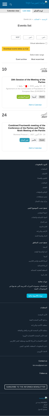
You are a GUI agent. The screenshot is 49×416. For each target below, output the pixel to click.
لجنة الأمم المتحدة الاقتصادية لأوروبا (35, 336)
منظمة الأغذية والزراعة (39, 325)
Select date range (37, 55)
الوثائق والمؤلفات (41, 192)
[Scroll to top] (7, 408)
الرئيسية (44, 19)
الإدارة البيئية (43, 227)
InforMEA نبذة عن (41, 402)
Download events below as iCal (16, 49)
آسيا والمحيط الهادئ (40, 252)
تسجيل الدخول (42, 409)
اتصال (45, 405)
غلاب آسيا (44, 275)
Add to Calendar (35, 105)
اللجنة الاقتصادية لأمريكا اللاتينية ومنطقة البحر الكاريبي (28, 341)
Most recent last (37, 59)
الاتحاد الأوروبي (42, 351)
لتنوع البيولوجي (42, 213)
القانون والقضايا (42, 178)
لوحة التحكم (38, 11)
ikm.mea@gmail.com (40, 365)
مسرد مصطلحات (41, 197)
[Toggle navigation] (5, 4)
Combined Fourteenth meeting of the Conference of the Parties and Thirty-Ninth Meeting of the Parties (26, 128)
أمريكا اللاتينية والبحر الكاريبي (38, 261)
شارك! (45, 407)
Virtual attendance (37, 43)
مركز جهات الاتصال (41, 201)
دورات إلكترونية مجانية (35, 296)
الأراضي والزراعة (42, 231)
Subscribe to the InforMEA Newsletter (25, 387)
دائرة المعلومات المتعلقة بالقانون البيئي (33, 346)
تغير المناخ (43, 222)
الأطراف (44, 173)
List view (26, 11)
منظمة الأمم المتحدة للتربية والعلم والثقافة (32, 330)
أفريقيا (45, 247)
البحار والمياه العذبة (41, 236)
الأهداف (44, 187)
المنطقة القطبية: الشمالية (39, 270)
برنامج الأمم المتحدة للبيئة (38, 320)
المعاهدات (44, 169)
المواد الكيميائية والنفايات (39, 217)
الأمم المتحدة (42, 315)
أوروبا (45, 256)
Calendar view (13, 11)
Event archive (21, 59)
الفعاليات (36, 19)
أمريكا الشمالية (42, 265)
